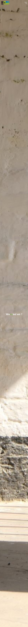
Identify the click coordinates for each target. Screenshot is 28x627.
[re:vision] (5, 2)
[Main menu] (25, 3)
